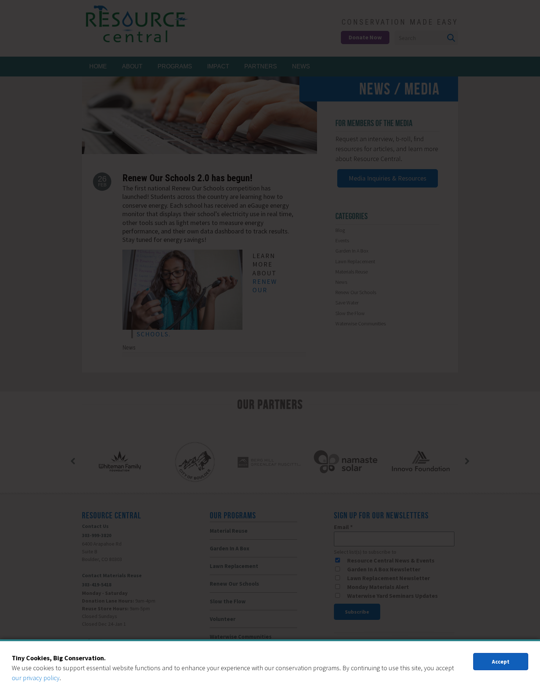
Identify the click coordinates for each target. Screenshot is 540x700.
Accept (501, 661)
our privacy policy (36, 678)
